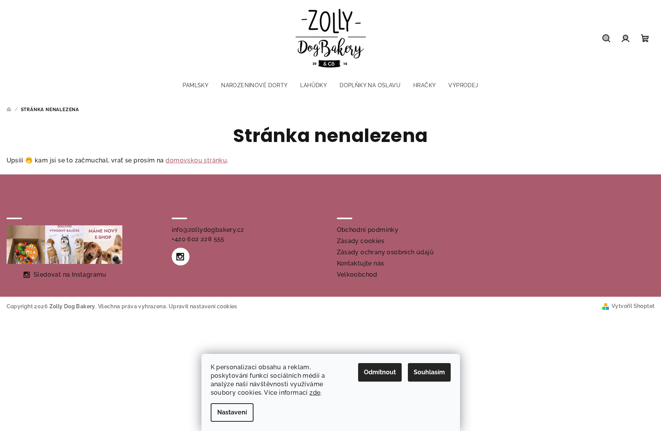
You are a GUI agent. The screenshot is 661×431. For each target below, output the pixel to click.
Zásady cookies (361, 241)
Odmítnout (380, 372)
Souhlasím (429, 372)
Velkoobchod (357, 274)
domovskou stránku (196, 160)
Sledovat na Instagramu (70, 274)
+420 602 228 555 (198, 239)
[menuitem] (195, 85)
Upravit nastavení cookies (203, 306)
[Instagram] (180, 256)
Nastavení (232, 412)
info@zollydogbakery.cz (208, 229)
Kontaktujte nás (360, 263)
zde (314, 392)
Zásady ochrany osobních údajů (385, 252)
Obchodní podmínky (368, 229)
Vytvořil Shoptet (633, 306)
